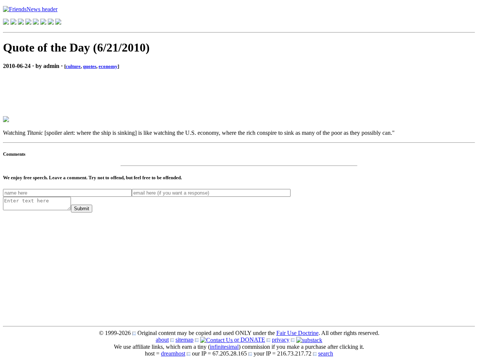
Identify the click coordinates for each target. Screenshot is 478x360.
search (325, 353)
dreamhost (173, 353)
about (162, 339)
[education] (28, 22)
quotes (89, 66)
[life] (43, 22)
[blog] (13, 22)
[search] (51, 22)
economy (108, 66)
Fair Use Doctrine (297, 333)
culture (73, 66)
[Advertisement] (62, 86)
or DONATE (249, 339)
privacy (280, 339)
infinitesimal (224, 347)
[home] (6, 22)
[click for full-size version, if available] (6, 120)
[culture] (21, 22)
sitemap (184, 339)
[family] (36, 22)
